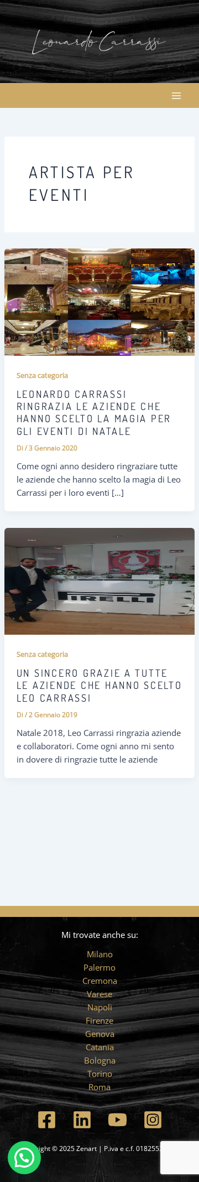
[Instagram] (153, 1119)
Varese (99, 993)
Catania (100, 1047)
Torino (99, 1073)
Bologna (100, 1060)
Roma (99, 1086)
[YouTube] (117, 1119)
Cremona (99, 980)
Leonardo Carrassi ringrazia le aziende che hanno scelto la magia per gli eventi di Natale (94, 412)
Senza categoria (42, 375)
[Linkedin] (82, 1119)
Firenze (99, 1020)
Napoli (99, 1007)
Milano (100, 954)
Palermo (99, 967)
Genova (99, 1033)
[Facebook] (46, 1119)
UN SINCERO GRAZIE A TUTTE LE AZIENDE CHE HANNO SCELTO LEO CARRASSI (99, 685)
